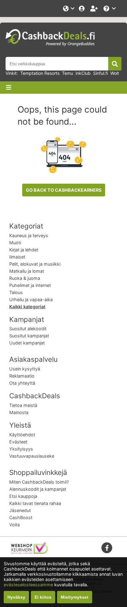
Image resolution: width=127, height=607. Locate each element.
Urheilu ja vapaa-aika (31, 299)
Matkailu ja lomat (26, 271)
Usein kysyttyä (24, 368)
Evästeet (18, 441)
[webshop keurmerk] (29, 552)
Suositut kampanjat (29, 335)
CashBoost (20, 517)
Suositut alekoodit (28, 328)
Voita (14, 524)
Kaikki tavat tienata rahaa (35, 503)
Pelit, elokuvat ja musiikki (34, 264)
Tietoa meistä (23, 405)
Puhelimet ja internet (30, 285)
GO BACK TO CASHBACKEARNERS (63, 190)
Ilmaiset (17, 256)
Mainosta (18, 412)
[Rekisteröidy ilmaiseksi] (94, 8)
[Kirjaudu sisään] (82, 8)
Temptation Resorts (39, 73)
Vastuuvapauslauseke (31, 456)
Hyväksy (16, 597)
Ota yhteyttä (22, 383)
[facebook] (107, 548)
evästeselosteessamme (29, 584)
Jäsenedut (20, 510)
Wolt (114, 73)
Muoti (15, 242)
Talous (16, 292)
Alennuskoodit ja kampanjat (37, 489)
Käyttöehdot (22, 434)
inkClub (83, 73)
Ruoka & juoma (24, 278)
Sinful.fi (100, 73)
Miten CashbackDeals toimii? (39, 482)
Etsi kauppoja (23, 496)
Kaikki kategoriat (27, 306)
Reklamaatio (22, 375)
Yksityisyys (21, 448)
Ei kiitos (43, 597)
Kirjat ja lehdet (23, 249)
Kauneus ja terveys (28, 235)
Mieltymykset (74, 597)
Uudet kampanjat (27, 342)
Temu (67, 73)
